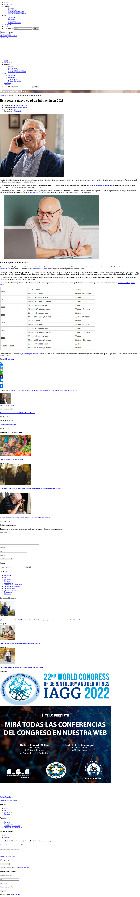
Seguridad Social (6, 269)
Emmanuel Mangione (46, 841)
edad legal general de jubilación (101, 185)
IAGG (6, 835)
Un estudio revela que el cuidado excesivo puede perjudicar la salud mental (21, 667)
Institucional (8, 4)
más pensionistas (35, 192)
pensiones (44, 390)
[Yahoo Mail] (70, 376)
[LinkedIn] (70, 379)
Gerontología (12, 10)
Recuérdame (6, 860)
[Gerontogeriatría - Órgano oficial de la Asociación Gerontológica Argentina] (30, 57)
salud (61, 390)
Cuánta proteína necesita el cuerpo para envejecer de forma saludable (20, 643)
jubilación (37, 390)
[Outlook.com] (70, 383)
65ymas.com (9, 359)
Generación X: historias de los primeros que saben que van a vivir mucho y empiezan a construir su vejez (30, 488)
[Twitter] (70, 366)
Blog (5, 15)
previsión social (54, 390)
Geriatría (11, 8)
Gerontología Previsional (16, 12)
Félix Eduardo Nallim (20, 105)
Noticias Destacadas (14, 23)
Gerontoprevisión (9, 588)
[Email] (70, 369)
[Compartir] (70, 386)
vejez (76, 390)
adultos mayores (11, 390)
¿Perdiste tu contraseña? (7, 856)
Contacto (7, 26)
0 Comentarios (17, 111)
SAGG (6, 837)
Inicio (6, 2)
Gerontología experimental (8, 424)
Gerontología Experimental (17, 13)
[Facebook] (70, 363)
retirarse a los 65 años (40, 269)
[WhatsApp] (70, 373)
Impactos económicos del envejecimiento (11, 459)
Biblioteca (11, 19)
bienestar (20, 390)
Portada (2, 95)
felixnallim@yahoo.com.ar (8, 36)
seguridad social (69, 390)
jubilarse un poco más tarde (30, 354)
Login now (16, 894)
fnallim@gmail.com (6, 34)
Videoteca (11, 17)
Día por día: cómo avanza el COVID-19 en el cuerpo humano (17, 413)
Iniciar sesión (4, 37)
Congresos (7, 24)
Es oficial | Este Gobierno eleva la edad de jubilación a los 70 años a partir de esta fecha (25, 517)
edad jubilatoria (28, 390)
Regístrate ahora (23, 867)
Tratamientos (12, 21)
